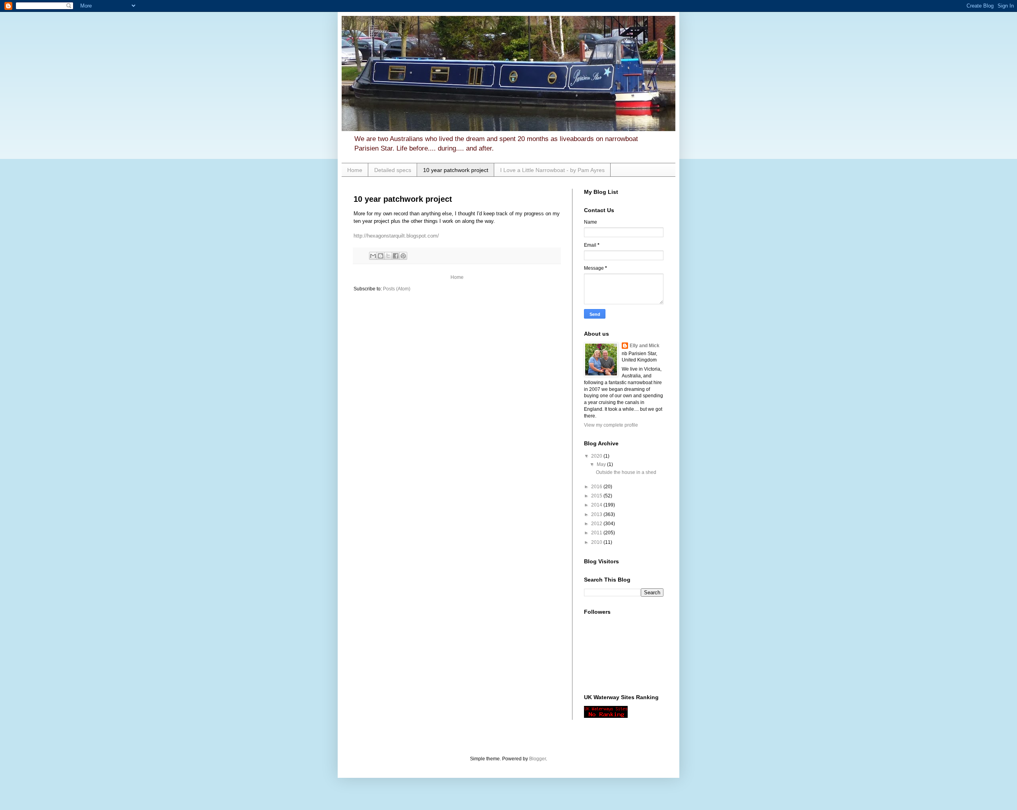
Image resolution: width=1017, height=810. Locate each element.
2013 (597, 514)
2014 (597, 505)
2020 (597, 456)
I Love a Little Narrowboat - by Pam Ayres (552, 170)
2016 (597, 486)
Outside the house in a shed (626, 472)
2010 (597, 542)
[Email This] (373, 256)
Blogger (537, 759)
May (602, 464)
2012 (597, 523)
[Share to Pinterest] (403, 256)
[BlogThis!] (381, 256)
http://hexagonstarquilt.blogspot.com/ (396, 236)
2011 (597, 532)
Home (354, 170)
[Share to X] (388, 256)
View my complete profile (611, 425)
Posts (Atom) (396, 289)
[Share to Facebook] (396, 256)
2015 (597, 496)
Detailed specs (392, 170)
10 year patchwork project (455, 170)
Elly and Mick (644, 345)
